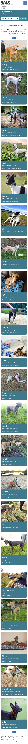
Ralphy (5, 458)
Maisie (5, 327)
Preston (5, 426)
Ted (3, 623)
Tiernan (5, 656)
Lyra (4, 294)
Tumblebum (7, 689)
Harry (4, 64)
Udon (4, 721)
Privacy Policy (9, 737)
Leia (4, 163)
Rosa (4, 524)
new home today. (11, 739)
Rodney (5, 491)
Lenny (5, 195)
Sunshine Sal (8, 590)
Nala (4, 360)
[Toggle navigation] (4, 7)
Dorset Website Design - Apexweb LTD (16, 741)
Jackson (5, 97)
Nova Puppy (7, 393)
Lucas (4, 228)
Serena (5, 557)
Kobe (4, 130)
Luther (5, 261)
